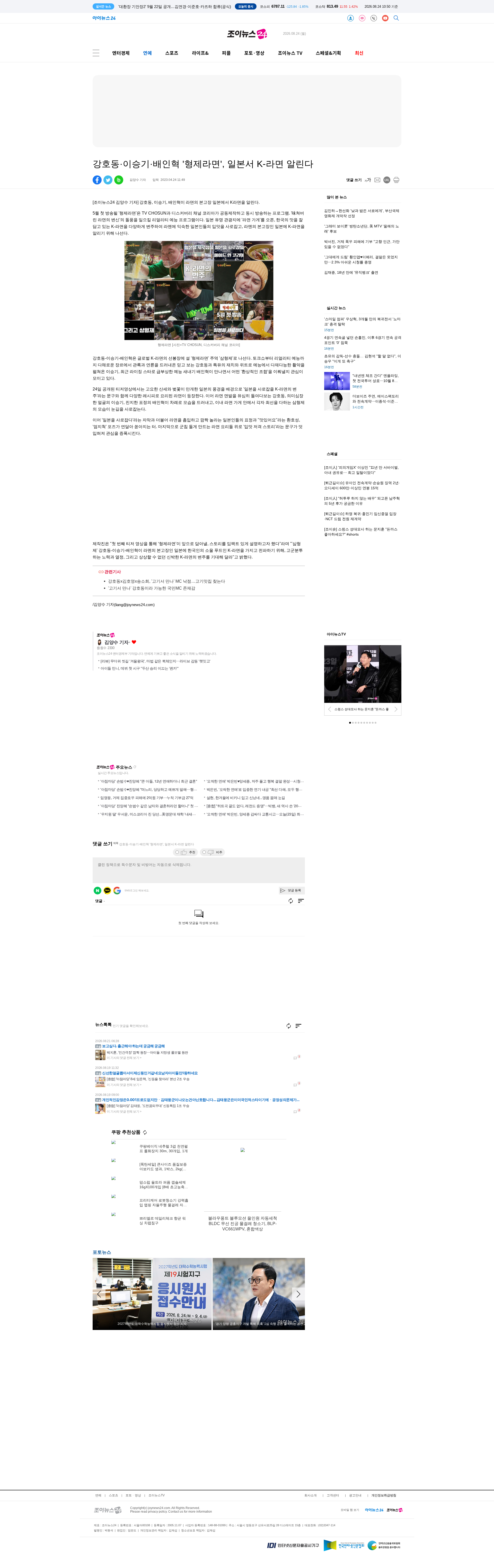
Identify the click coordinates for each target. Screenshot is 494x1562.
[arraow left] (99, 1294)
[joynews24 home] (395, 1509)
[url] (386, 179)
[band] (118, 179)
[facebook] (97, 179)
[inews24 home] (374, 1509)
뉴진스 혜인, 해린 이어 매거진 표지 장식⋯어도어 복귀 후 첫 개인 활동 (178, 6)
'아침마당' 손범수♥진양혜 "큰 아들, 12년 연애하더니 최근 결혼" (148, 781)
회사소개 (310, 1495)
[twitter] (107, 179)
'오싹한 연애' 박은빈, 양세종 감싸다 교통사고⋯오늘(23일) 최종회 (257, 813)
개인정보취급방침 (384, 1495)
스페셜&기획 (328, 52)
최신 (359, 52)
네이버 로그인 (97, 890)
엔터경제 (121, 52)
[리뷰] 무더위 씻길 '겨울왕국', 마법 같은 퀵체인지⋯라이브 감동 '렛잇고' (155, 661)
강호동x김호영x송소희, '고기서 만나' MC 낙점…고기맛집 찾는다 (166, 581)
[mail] (377, 179)
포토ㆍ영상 (133, 1495)
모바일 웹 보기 (350, 1509)
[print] (396, 179)
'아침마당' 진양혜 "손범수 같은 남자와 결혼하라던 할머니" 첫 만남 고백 (154, 805)
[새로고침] (289, 1026)
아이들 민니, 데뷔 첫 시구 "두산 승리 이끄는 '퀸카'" (139, 668)
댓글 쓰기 (354, 180)
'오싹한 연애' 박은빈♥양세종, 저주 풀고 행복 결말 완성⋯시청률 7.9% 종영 (263, 781)
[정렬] (298, 1026)
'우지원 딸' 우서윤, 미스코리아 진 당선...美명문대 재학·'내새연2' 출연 (153, 813)
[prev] (329, 709)
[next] (396, 709)
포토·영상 (254, 52)
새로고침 (135, 767)
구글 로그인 (117, 890)
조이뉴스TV (156, 1495)
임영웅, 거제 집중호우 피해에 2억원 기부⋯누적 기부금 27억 (146, 797)
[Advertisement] (142, 720)
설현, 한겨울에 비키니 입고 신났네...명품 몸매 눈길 (246, 797)
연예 (147, 52)
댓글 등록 (294, 890)
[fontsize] (367, 179)
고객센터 (333, 1495)
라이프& (200, 52)
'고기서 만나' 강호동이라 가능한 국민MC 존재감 (151, 588)
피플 (226, 52)
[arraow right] (298, 1294)
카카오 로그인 (107, 890)
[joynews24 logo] (247, 33)
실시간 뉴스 (336, 308)
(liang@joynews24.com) (134, 604)
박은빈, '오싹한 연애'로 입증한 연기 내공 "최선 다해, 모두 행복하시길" (260, 789)
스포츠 (171, 52)
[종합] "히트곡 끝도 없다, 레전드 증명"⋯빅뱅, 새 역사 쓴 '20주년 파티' (260, 805)
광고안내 (355, 1495)
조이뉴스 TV (290, 52)
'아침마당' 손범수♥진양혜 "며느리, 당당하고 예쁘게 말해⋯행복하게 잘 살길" (158, 789)
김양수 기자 (116, 642)
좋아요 (134, 642)
